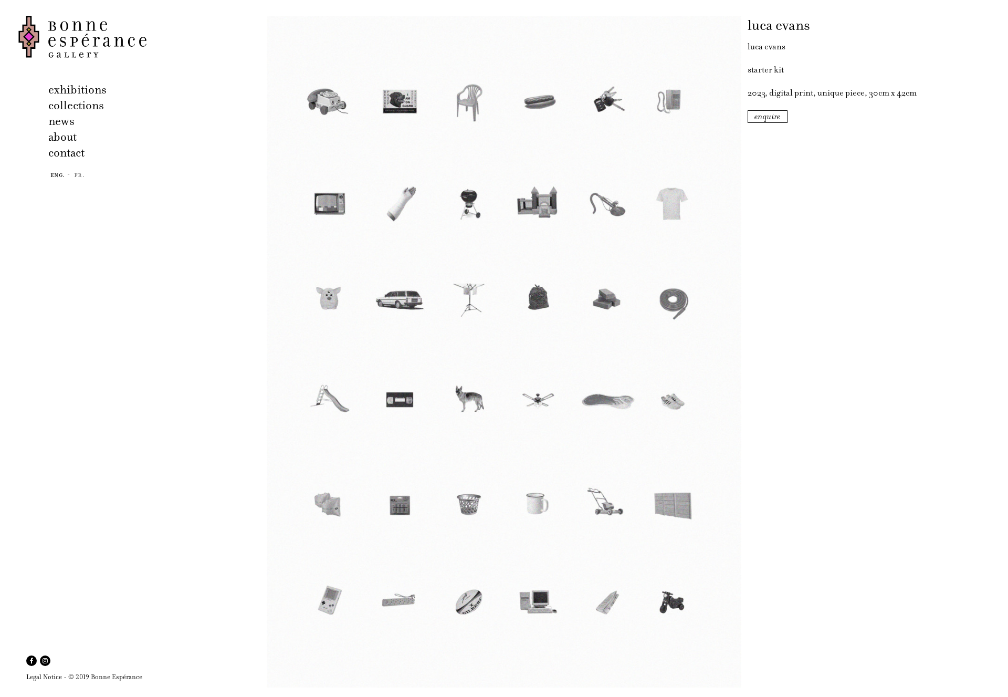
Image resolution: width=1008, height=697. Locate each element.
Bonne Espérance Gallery (139, 37)
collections (76, 105)
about (62, 137)
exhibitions (77, 89)
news (61, 121)
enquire (767, 116)
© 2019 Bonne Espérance (105, 676)
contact (66, 152)
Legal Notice (44, 676)
